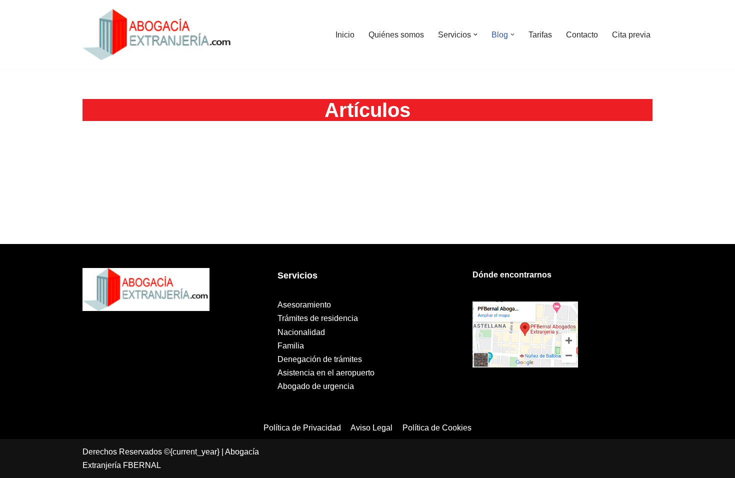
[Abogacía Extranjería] (157, 34)
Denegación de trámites (320, 359)
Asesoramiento (304, 304)
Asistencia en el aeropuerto (326, 372)
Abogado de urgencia (316, 386)
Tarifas (540, 34)
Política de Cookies (437, 428)
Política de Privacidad (302, 428)
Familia (291, 346)
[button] (476, 34)
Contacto (582, 34)
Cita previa (631, 34)
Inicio (345, 34)
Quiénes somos (396, 34)
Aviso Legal (371, 428)
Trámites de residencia (318, 318)
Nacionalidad (301, 332)
